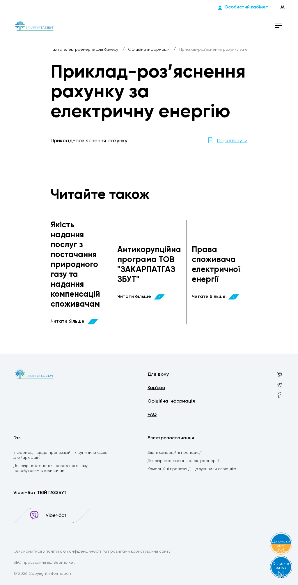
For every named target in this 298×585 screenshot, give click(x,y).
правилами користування (133, 551)
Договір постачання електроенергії (183, 461)
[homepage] (33, 25)
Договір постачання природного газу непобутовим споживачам (50, 468)
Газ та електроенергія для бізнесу (85, 50)
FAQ (152, 414)
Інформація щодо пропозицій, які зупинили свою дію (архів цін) (60, 455)
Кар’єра (156, 388)
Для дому (158, 374)
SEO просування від (44, 563)
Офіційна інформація (149, 50)
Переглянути (232, 140)
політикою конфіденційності (73, 551)
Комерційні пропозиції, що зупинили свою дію (192, 469)
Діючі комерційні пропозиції (174, 453)
